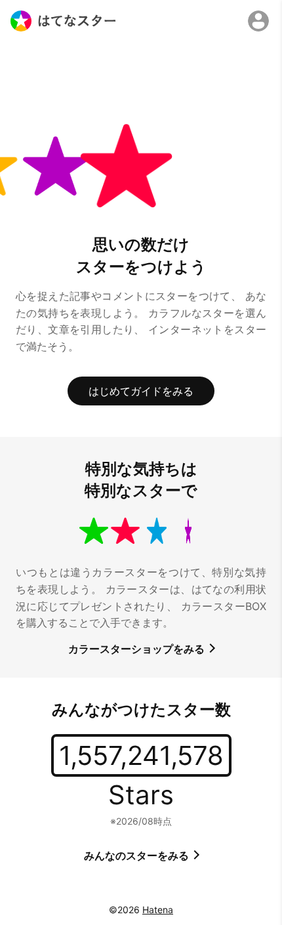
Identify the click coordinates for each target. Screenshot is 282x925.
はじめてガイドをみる (141, 391)
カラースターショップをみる (137, 648)
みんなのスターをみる (137, 855)
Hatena (157, 909)
